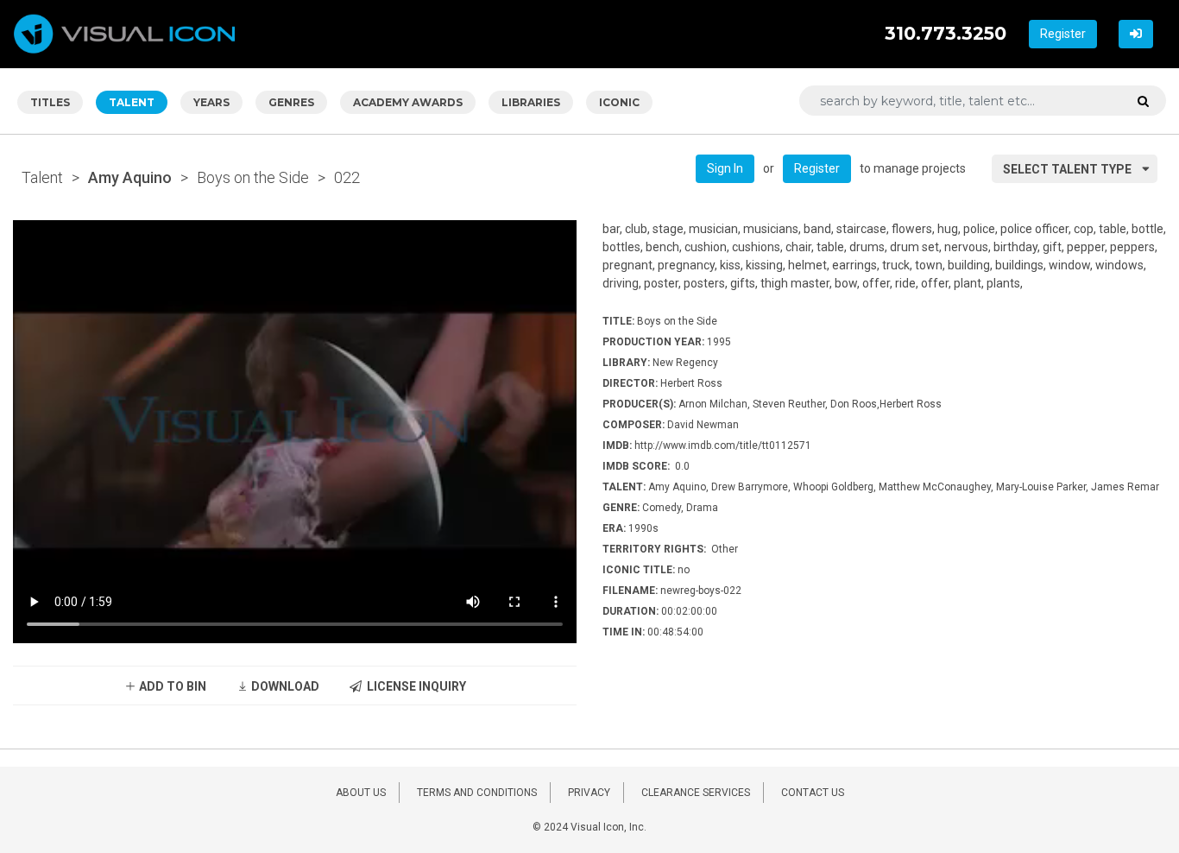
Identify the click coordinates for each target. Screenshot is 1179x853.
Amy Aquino (130, 177)
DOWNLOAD (284, 686)
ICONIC (619, 102)
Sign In (725, 168)
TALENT (131, 102)
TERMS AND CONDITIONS (477, 793)
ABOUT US (361, 793)
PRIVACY (589, 793)
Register (1063, 34)
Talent (42, 177)
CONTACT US (812, 793)
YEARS (211, 102)
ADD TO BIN (171, 686)
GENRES (291, 102)
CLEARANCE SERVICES (695, 793)
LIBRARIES (530, 102)
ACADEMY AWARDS (408, 102)
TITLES (50, 102)
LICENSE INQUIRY (414, 686)
